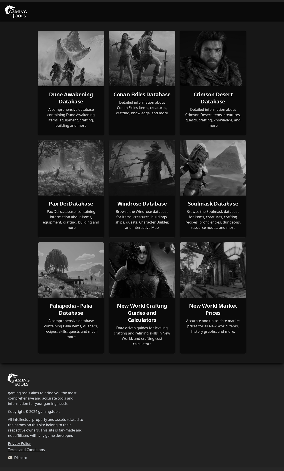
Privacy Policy (19, 443)
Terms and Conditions (26, 449)
